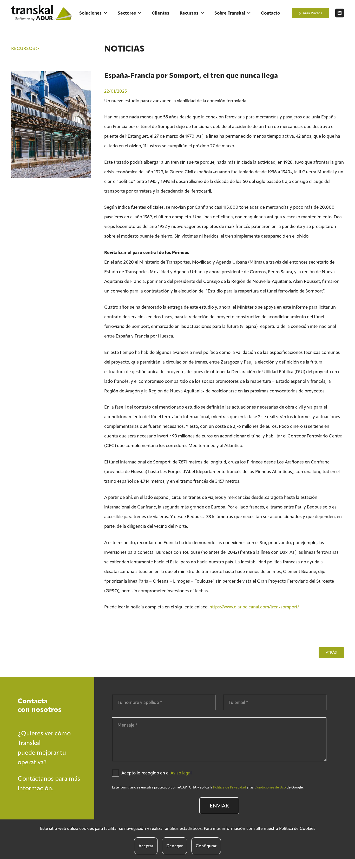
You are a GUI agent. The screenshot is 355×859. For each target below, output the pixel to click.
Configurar (206, 845)
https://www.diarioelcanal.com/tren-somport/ (254, 606)
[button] (105, 13)
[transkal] (42, 13)
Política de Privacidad (229, 787)
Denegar (174, 845)
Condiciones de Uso (270, 787)
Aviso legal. (181, 772)
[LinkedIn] (339, 13)
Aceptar (146, 845)
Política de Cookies (297, 828)
